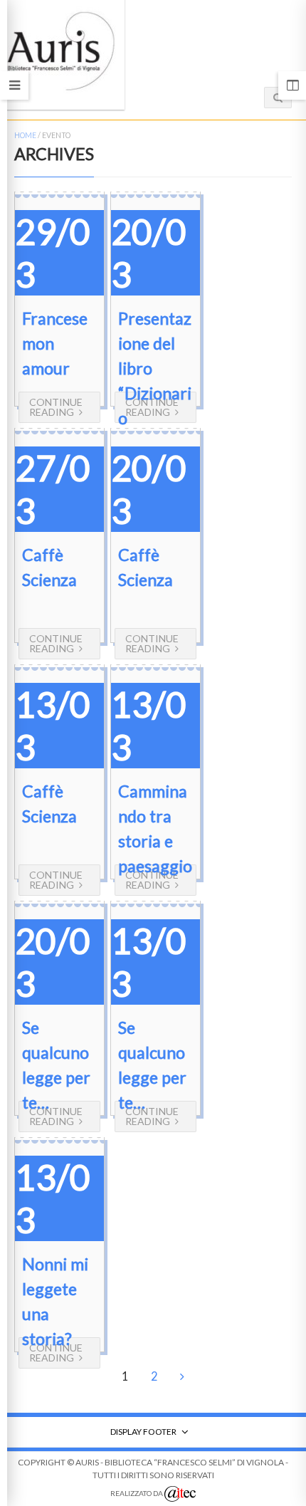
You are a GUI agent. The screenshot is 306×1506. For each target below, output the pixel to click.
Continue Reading (56, 407)
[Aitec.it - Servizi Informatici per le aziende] (180, 1494)
